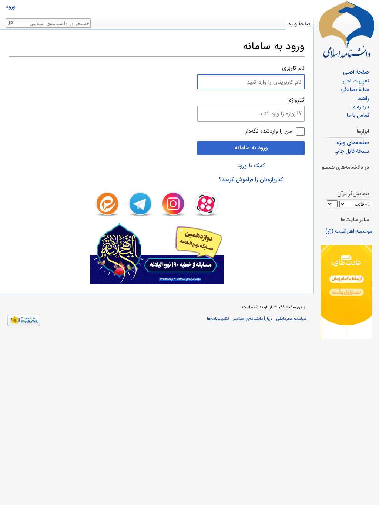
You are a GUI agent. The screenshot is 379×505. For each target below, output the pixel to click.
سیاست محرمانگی (291, 318)
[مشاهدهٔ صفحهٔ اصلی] (346, 29)
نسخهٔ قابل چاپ (351, 151)
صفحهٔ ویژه (300, 24)
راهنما (363, 98)
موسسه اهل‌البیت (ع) (348, 231)
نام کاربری (293, 68)
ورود (11, 7)
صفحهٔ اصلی (356, 72)
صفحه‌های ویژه (352, 143)
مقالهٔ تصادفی (355, 89)
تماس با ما (357, 115)
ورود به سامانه (251, 147)
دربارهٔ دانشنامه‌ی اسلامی (252, 318)
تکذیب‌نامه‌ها (218, 318)
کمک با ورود (251, 165)
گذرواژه (297, 100)
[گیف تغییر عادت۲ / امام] (346, 292)
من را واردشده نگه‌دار (268, 131)
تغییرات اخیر (356, 81)
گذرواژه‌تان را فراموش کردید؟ (251, 179)
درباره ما (360, 107)
